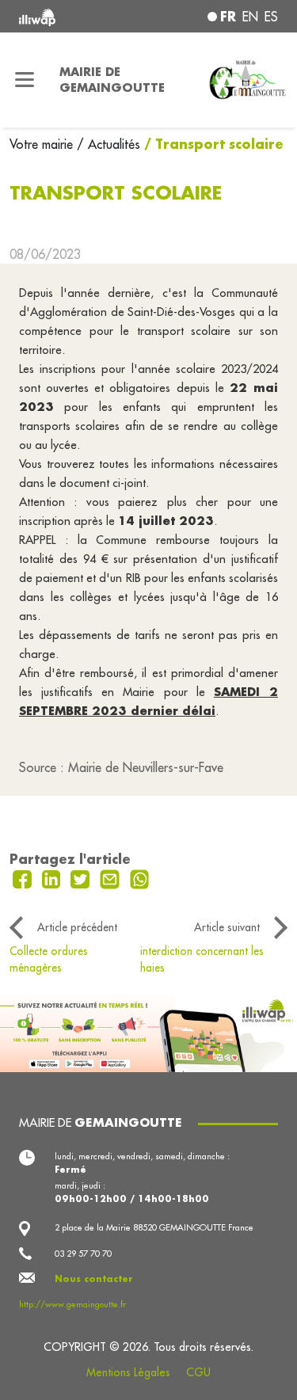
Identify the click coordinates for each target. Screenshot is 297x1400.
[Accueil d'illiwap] (67, 16)
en (250, 17)
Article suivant (227, 927)
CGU (198, 1372)
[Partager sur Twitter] (82, 878)
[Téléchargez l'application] (148, 1032)
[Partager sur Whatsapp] (140, 878)
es (271, 17)
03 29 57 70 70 (83, 1253)
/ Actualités (108, 144)
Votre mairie (43, 144)
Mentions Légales (128, 1372)
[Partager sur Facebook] (24, 878)
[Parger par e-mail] (112, 878)
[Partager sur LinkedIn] (53, 878)
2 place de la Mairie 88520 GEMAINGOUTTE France (154, 1227)
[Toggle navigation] (25, 80)
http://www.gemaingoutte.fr (72, 1304)
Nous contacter (94, 1278)
